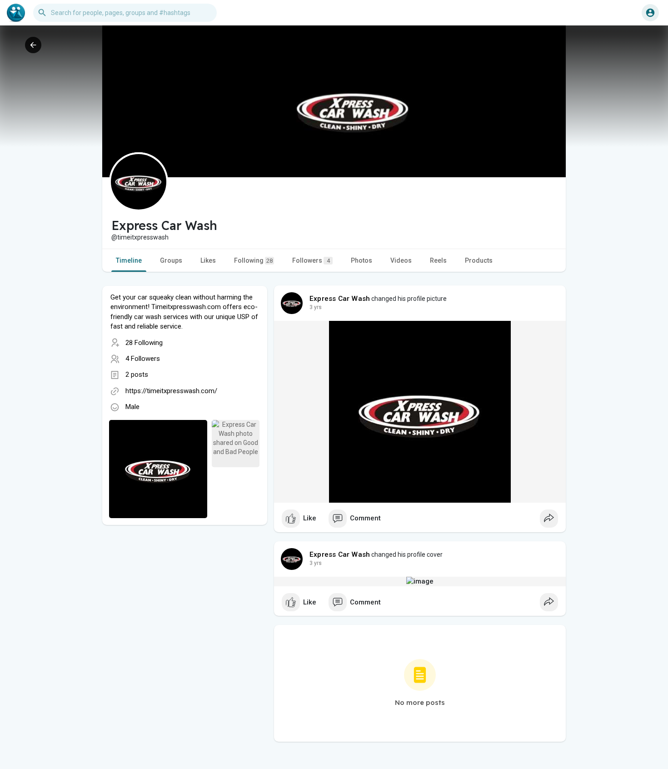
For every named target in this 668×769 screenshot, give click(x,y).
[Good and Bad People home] (16, 13)
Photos (361, 260)
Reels (438, 260)
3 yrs (315, 307)
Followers (311, 260)
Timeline (129, 260)
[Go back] (33, 45)
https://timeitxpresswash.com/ (171, 391)
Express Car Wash (339, 299)
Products (479, 260)
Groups (171, 260)
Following (253, 260)
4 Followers (142, 359)
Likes (208, 260)
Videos (401, 260)
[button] (650, 12)
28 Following (144, 343)
